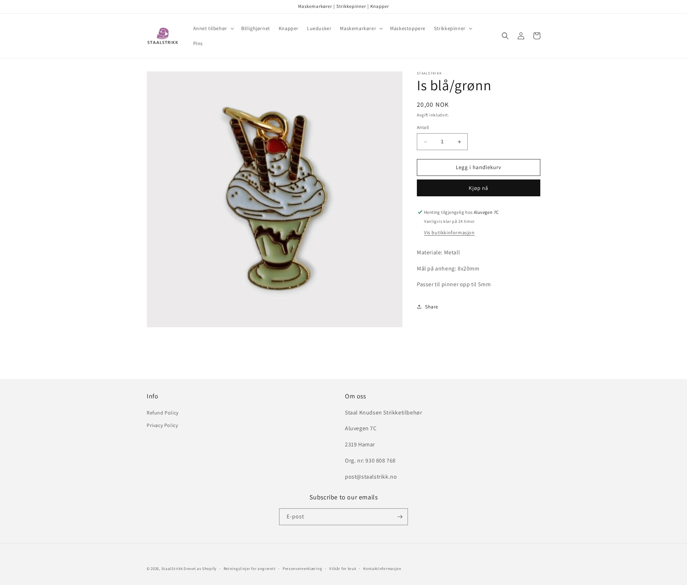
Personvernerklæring (302, 568)
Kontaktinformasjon (382, 568)
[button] (213, 28)
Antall (423, 128)
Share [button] (431, 306)
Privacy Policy (162, 425)
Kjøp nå (478, 187)
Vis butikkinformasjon (449, 232)
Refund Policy (163, 412)
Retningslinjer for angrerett (250, 568)
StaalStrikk (172, 568)
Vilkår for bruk (342, 568)
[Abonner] (400, 516)
